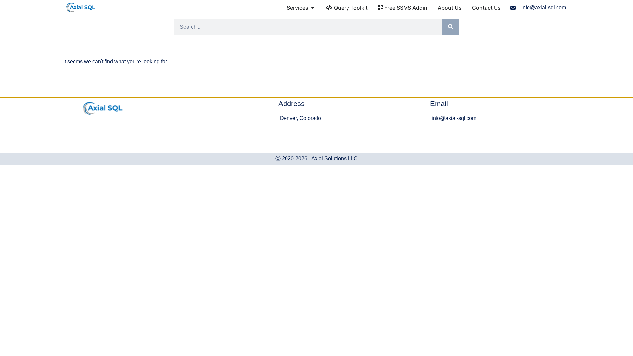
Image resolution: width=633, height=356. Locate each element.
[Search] (450, 27)
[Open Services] (312, 8)
